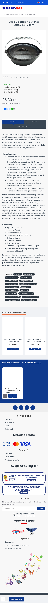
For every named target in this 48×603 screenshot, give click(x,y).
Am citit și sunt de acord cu (25, 515)
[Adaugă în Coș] (5, 396)
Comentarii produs (24, 126)
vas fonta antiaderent (28, 284)
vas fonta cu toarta (13, 297)
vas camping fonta (26, 293)
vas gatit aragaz (26, 281)
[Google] (32, 407)
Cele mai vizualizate (31, 363)
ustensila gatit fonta (29, 300)
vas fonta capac (12, 277)
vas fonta (17, 274)
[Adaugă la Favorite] (11, 352)
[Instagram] (21, 407)
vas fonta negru (11, 284)
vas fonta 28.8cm (12, 287)
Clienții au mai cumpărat (14, 312)
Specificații (35, 122)
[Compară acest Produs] (15, 352)
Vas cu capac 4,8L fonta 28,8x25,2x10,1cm (12, 390)
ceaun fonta (26, 287)
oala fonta (24, 290)
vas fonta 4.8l (29, 274)
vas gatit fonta (26, 277)
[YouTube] (27, 407)
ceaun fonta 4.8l (12, 290)
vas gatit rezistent (12, 300)
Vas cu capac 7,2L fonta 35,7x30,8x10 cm (36, 340)
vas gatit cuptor (11, 281)
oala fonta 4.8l (11, 293)
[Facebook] (15, 407)
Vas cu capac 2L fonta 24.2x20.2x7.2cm (13, 340)
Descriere (13, 122)
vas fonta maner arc (30, 297)
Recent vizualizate (11, 363)
